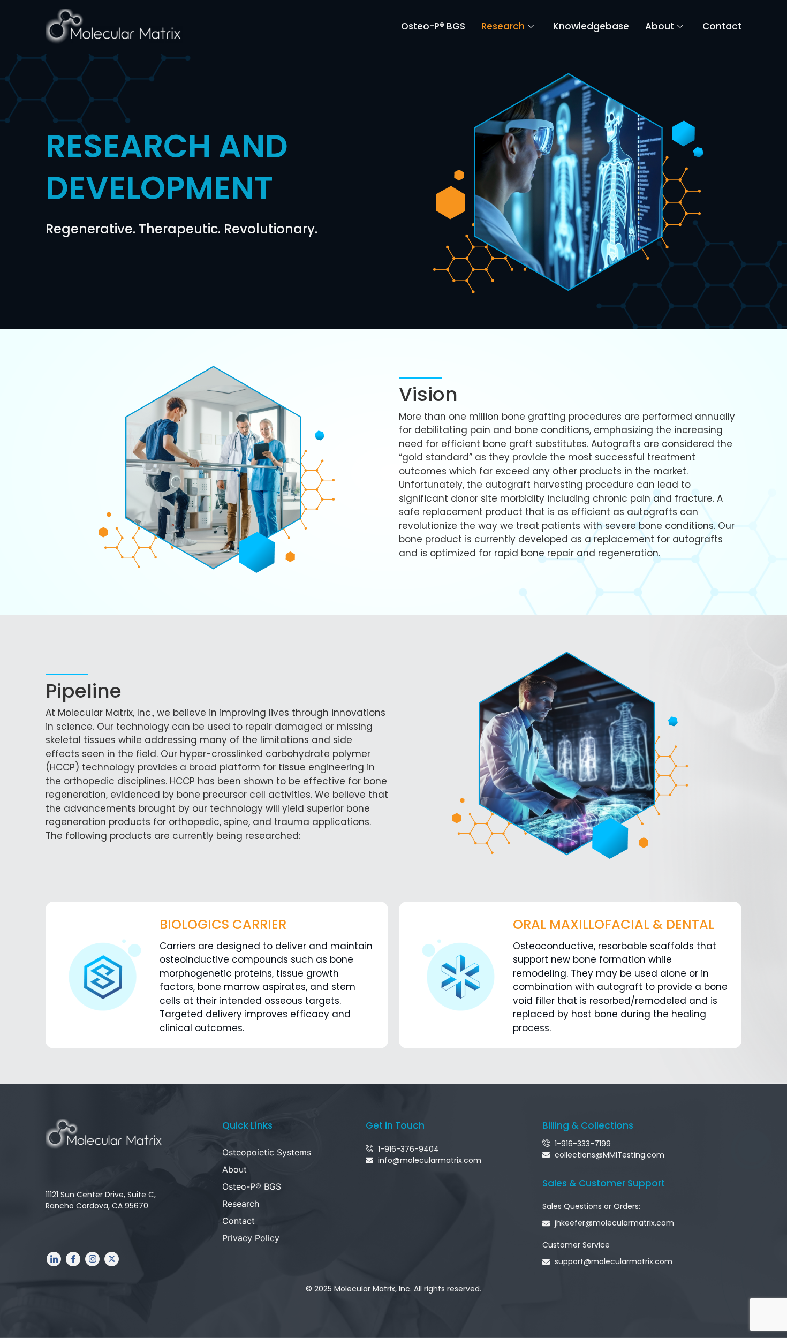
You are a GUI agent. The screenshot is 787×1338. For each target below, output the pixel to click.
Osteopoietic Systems (266, 1152)
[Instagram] (92, 1259)
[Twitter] (111, 1259)
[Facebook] (73, 1259)
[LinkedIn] (54, 1259)
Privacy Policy (250, 1238)
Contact (721, 26)
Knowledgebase (591, 26)
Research (503, 26)
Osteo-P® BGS (433, 26)
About (659, 26)
